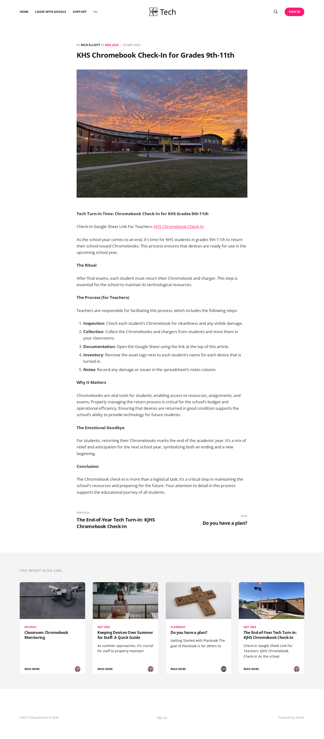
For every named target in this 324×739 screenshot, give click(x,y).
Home (24, 12)
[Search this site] (275, 11)
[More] (95, 11)
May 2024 (112, 45)
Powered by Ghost (291, 717)
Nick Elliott (90, 45)
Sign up (162, 717)
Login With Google (50, 12)
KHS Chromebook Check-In (179, 226)
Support (79, 12)
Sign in (294, 12)
